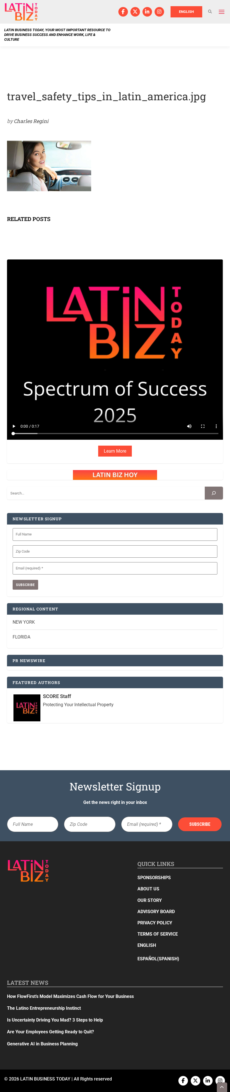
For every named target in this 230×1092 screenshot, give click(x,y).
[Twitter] (135, 12)
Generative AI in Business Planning (42, 1044)
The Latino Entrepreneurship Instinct (44, 1008)
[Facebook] (123, 12)
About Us (148, 889)
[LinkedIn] (147, 12)
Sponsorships (154, 877)
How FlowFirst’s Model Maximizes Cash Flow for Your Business (70, 996)
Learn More (115, 451)
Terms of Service (157, 934)
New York (24, 622)
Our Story (149, 900)
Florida (21, 637)
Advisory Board (156, 911)
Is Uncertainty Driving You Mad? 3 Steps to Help (55, 1020)
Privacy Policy (154, 922)
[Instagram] (159, 12)
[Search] (214, 493)
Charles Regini (31, 121)
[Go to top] (222, 1087)
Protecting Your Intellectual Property (78, 704)
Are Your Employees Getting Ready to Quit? (50, 1031)
